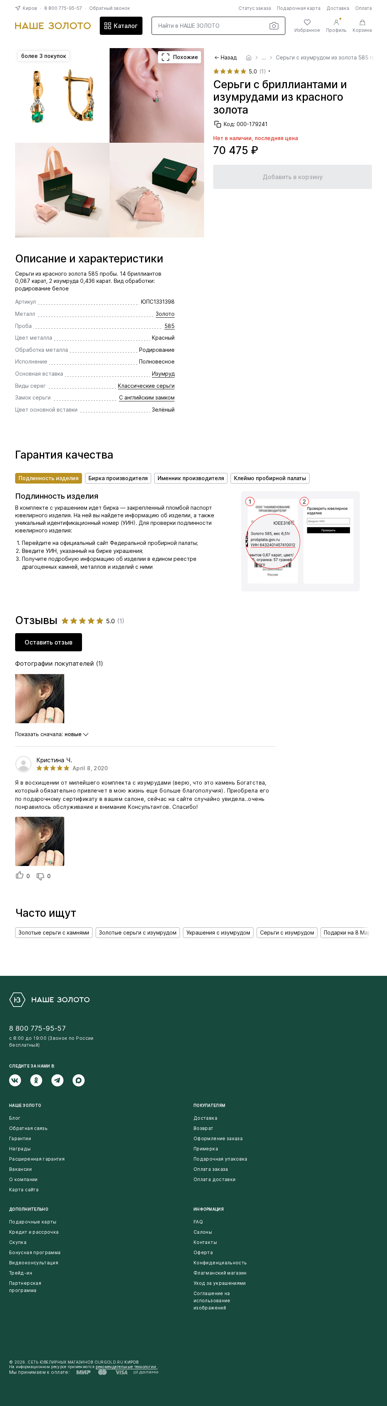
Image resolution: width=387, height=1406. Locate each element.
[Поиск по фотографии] (274, 25)
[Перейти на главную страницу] (53, 25)
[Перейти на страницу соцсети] (19, 1080)
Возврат (204, 1128)
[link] (249, 58)
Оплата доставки (214, 1179)
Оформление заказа (218, 1138)
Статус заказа (254, 8)
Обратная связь (28, 1128)
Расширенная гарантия (37, 1159)
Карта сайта (24, 1189)
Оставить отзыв (49, 642)
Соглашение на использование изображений (212, 1301)
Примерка (206, 1149)
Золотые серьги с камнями (54, 932)
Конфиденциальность (220, 1263)
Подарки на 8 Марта (350, 932)
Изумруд (163, 373)
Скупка (17, 1242)
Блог (14, 1118)
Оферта (203, 1252)
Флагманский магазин (220, 1273)
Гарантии (20, 1138)
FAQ (198, 1222)
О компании (23, 1179)
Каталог (126, 26)
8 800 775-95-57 (63, 8)
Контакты (205, 1242)
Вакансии (20, 1169)
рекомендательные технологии (126, 1366)
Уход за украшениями (220, 1283)
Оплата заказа (211, 1169)
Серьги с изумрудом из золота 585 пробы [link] (331, 57)
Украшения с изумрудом (218, 932)
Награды (20, 1149)
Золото (165, 314)
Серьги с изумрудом (287, 932)
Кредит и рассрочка (34, 1232)
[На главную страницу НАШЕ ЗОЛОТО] (49, 999)
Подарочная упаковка (221, 1159)
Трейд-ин (20, 1273)
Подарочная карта (298, 8)
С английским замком (147, 397)
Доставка (338, 8)
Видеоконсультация (33, 1263)
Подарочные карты (33, 1222)
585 (169, 326)
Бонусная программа (34, 1252)
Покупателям (209, 1105)
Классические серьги (146, 385)
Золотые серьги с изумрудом (137, 932)
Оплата (363, 8)
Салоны (203, 1232)
